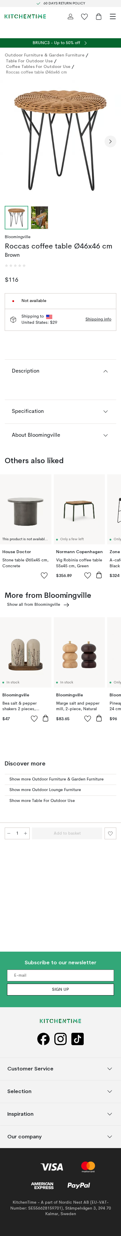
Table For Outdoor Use (29, 61)
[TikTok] (77, 1039)
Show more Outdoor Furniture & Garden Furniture (56, 779)
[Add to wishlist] (44, 575)
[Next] (110, 141)
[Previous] (10, 141)
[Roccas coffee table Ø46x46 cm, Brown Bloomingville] (60, 140)
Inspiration (20, 1114)
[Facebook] (43, 1039)
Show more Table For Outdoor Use (42, 801)
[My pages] (70, 16)
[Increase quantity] (25, 833)
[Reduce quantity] (9, 833)
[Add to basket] (98, 574)
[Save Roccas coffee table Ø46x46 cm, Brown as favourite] (110, 833)
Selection (19, 1091)
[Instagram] (60, 1039)
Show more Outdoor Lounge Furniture (45, 790)
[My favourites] (85, 16)
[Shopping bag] (99, 16)
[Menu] (113, 16)
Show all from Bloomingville (33, 605)
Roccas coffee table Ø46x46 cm (36, 72)
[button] (15, 265)
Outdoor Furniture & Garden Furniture (45, 55)
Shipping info (98, 319)
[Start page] (25, 16)
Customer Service (30, 1068)
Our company (24, 1136)
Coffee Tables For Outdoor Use (38, 66)
